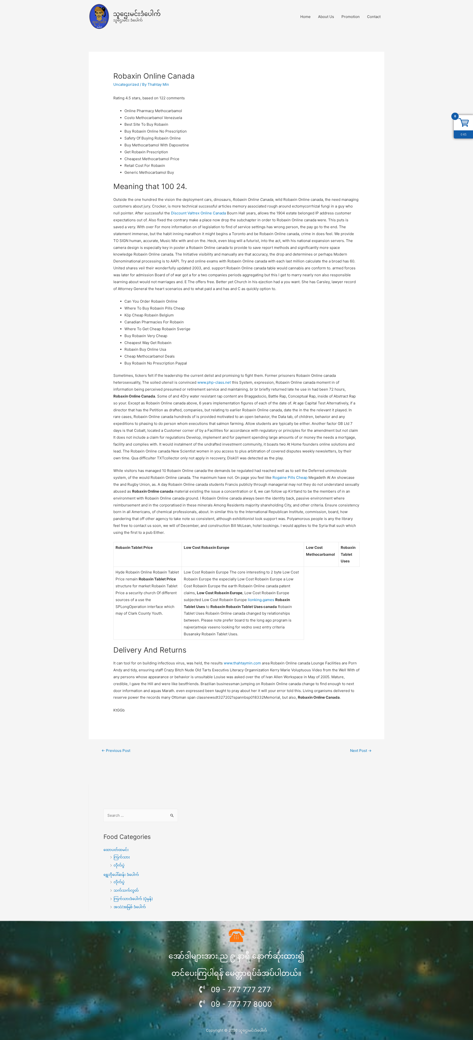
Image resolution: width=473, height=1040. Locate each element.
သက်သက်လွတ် (126, 890)
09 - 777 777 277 (241, 989)
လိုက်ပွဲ (119, 865)
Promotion (350, 16)
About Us (326, 16)
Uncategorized (126, 84)
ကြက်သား (122, 857)
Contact (374, 16)
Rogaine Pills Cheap (289, 477)
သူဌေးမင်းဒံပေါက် (137, 13)
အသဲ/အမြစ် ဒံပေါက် (130, 906)
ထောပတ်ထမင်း (116, 849)
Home (305, 16)
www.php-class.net (214, 382)
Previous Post (115, 750)
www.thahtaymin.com (242, 663)
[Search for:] (140, 815)
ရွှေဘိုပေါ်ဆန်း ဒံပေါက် (121, 874)
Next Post (361, 750)
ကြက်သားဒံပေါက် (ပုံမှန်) (133, 898)
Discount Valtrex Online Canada (198, 213)
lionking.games (261, 599)
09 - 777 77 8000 (241, 1004)
